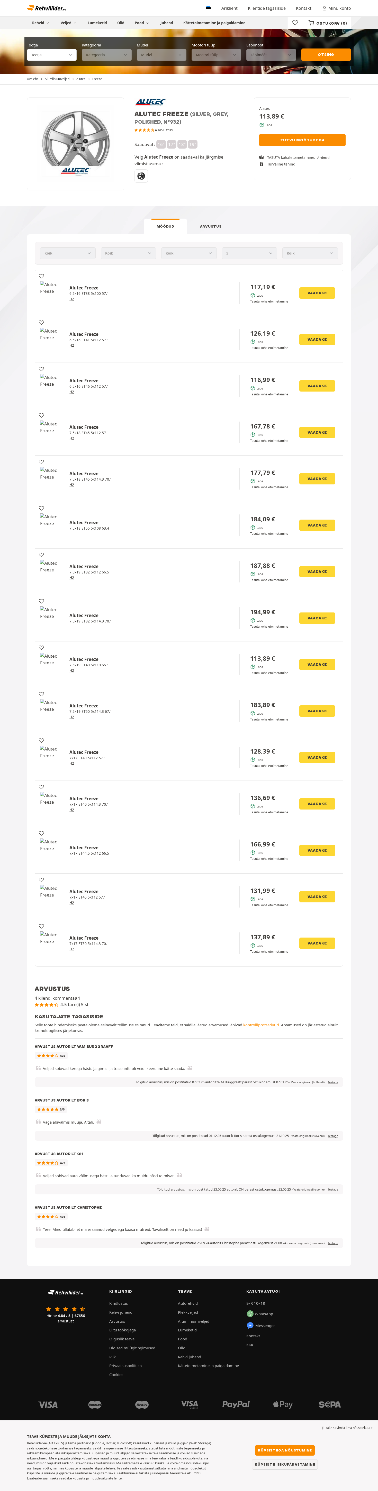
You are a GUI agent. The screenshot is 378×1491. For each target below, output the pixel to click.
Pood (140, 22)
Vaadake (317, 293)
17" (171, 144)
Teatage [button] (333, 1082)
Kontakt (303, 8)
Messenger (265, 1325)
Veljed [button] (67, 22)
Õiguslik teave (121, 1338)
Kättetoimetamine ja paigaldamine (214, 22)
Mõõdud (165, 226)
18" (182, 144)
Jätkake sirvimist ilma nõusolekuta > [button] (347, 1428)
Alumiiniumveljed (193, 1321)
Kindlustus (118, 1303)
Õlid (120, 22)
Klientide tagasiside (267, 8)
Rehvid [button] (38, 22)
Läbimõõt (254, 44)
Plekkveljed (188, 1312)
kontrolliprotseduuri (261, 1024)
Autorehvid (188, 1303)
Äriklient (229, 8)
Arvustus (211, 226)
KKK (249, 1344)
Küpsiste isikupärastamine (285, 1464)
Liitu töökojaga (122, 1329)
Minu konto (339, 8)
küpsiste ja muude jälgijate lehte (97, 1478)
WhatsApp (264, 1313)
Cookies (116, 1374)
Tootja (32, 44)
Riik (112, 1356)
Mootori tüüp (203, 44)
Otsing (326, 54)
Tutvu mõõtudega (302, 140)
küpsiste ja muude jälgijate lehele (90, 1468)
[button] (308, 1082)
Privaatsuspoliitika (125, 1365)
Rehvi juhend (120, 1312)
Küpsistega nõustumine (285, 1450)
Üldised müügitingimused (132, 1347)
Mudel (142, 44)
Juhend (166, 22)
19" (192, 144)
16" (161, 144)
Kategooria (91, 44)
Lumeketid (97, 22)
